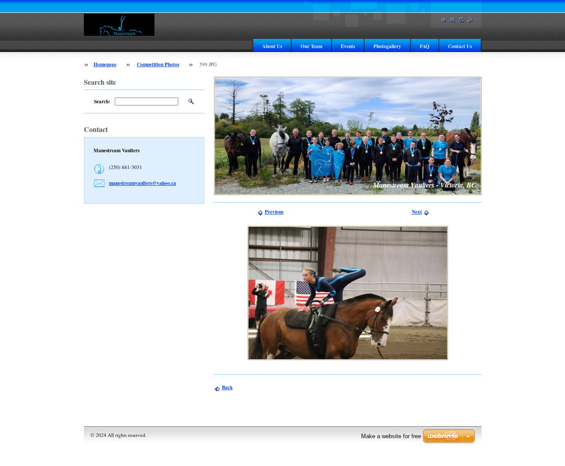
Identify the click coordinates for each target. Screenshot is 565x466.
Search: (102, 101)
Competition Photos (158, 64)
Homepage (105, 64)
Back (227, 387)
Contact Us (460, 46)
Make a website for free (391, 436)
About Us (272, 46)
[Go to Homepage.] (119, 25)
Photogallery (387, 46)
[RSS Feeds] (470, 20)
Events (348, 46)
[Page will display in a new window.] (348, 293)
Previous (274, 211)
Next (417, 211)
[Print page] (461, 20)
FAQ (424, 46)
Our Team (311, 46)
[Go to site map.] (452, 20)
